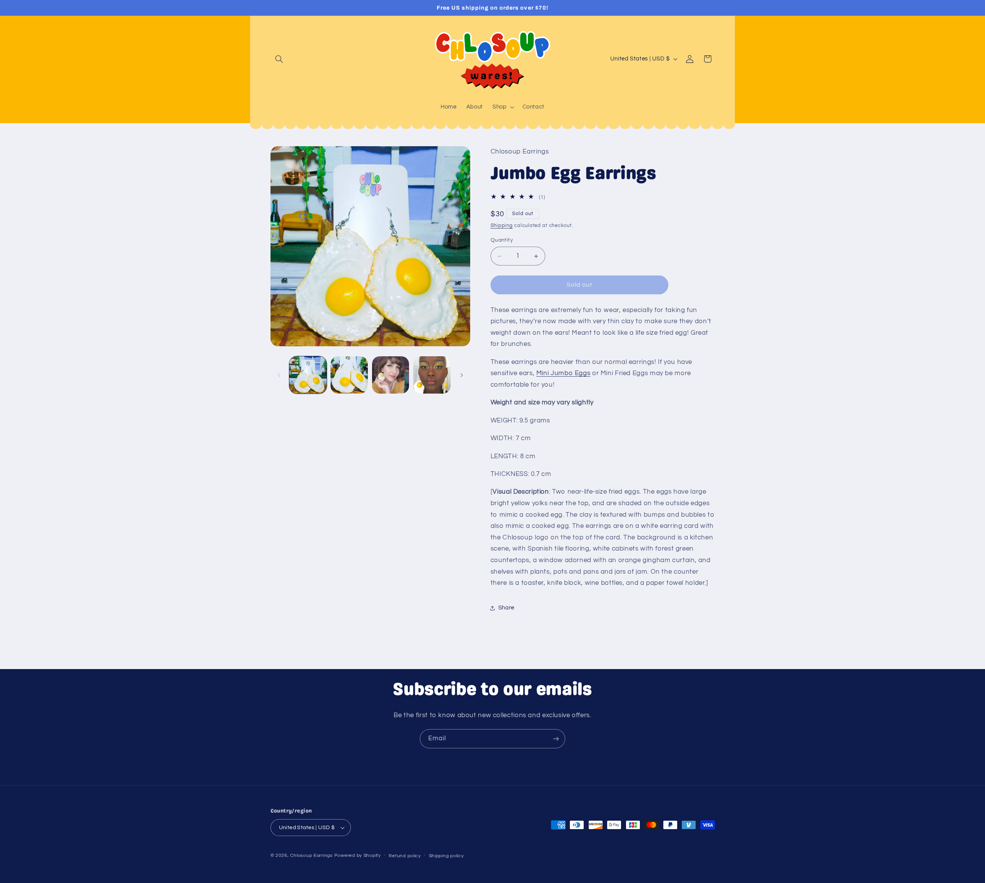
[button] (279, 59)
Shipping (502, 226)
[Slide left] (278, 375)
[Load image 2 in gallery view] (349, 375)
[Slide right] (461, 375)
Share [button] (506, 608)
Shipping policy (446, 856)
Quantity (502, 240)
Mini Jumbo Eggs (563, 373)
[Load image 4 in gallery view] (432, 375)
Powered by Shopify (357, 855)
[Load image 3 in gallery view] (390, 375)
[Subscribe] (556, 738)
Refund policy (405, 856)
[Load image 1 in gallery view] (308, 375)
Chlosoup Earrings (311, 855)
